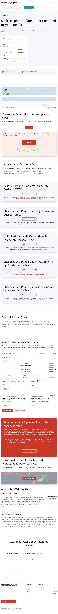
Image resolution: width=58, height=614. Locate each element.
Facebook (55, 587)
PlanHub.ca (8, 609)
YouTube (54, 593)
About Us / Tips (41, 587)
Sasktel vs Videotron (9, 173)
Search (28, 127)
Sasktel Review (17, 8)
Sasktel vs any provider (38, 173)
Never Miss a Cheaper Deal (29, 451)
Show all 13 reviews (20, 410)
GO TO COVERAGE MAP (29, 478)
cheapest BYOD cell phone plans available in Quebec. (30, 224)
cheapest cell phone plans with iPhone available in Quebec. (30, 274)
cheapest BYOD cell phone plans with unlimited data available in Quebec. (30, 249)
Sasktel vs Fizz (7, 171)
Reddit (54, 595)
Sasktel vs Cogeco (37, 171)
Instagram (55, 591)
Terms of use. (18, 608)
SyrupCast (29, 589)
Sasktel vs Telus (21, 173)
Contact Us (29, 587)
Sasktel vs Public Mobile (23, 171)
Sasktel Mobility (29, 8)
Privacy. (13, 608)
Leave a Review (7, 410)
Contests (28, 591)
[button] (24, 72)
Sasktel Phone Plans (7, 8)
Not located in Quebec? (8, 107)
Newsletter (29, 593)
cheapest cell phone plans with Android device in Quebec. (30, 299)
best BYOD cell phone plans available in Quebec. (30, 198)
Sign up (29, 142)
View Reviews (13, 61)
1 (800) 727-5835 (52, 499)
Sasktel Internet (39, 8)
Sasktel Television (50, 8)
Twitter (54, 589)
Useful (5, 388)
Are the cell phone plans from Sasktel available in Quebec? (24, 553)
